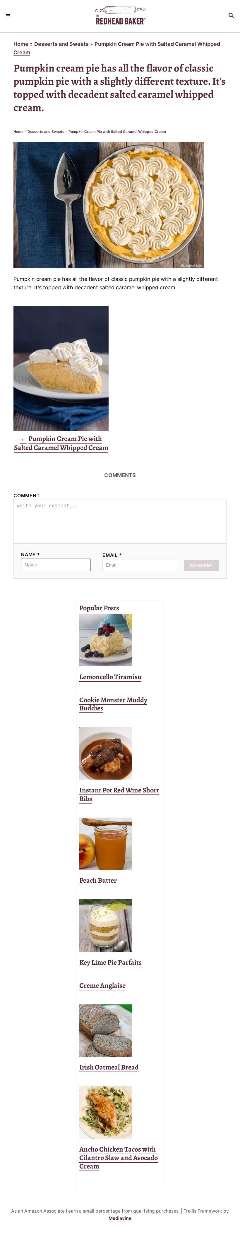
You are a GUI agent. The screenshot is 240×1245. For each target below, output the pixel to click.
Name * (30, 554)
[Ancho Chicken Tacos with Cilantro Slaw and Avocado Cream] (120, 1112)
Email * (112, 555)
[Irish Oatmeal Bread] (120, 1030)
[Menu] (9, 16)
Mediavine (120, 1218)
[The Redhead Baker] (120, 16)
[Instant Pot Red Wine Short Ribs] (120, 753)
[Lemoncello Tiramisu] (120, 640)
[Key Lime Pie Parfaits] (120, 925)
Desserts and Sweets (61, 44)
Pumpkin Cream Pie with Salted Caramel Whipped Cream (117, 131)
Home (20, 44)
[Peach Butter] (120, 844)
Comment (26, 495)
